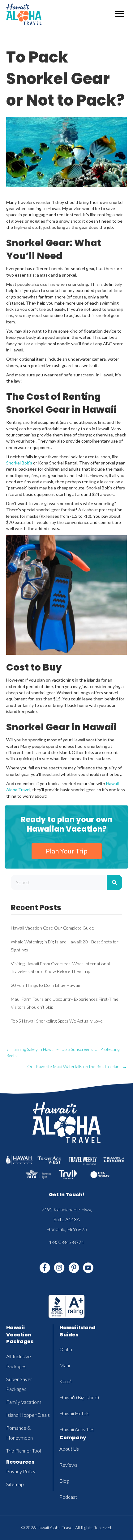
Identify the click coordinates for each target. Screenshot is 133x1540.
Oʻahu (65, 1349)
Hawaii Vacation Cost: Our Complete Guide (52, 927)
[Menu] (120, 14)
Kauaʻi (65, 1381)
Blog (64, 1481)
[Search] (114, 882)
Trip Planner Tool (23, 1450)
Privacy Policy (21, 1471)
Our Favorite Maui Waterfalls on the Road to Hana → (77, 1066)
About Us (69, 1449)
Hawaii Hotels (74, 1413)
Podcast (68, 1497)
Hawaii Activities (76, 1429)
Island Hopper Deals (28, 1415)
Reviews (68, 1465)
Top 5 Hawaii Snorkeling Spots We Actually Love (57, 1020)
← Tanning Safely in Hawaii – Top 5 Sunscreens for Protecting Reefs (62, 1052)
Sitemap (15, 1484)
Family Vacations (23, 1402)
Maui (64, 1365)
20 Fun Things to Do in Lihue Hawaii (45, 985)
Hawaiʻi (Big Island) (79, 1397)
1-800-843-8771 (66, 1242)
